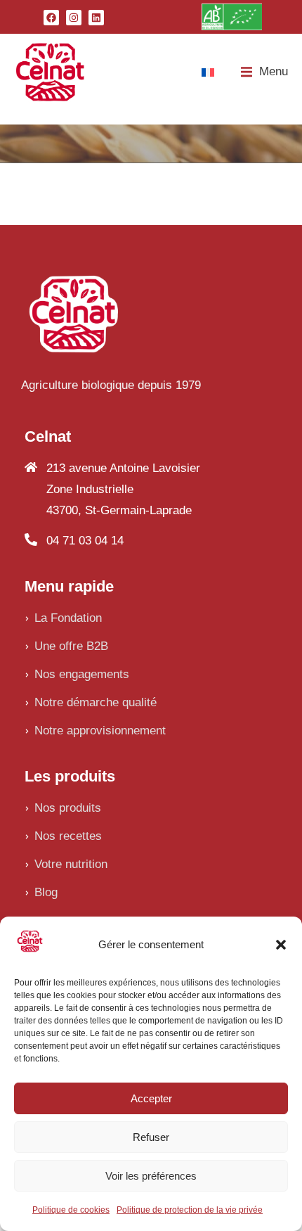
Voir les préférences (151, 1176)
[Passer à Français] (208, 72)
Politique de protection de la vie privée (190, 1210)
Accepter (151, 1098)
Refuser (151, 1137)
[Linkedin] (96, 17)
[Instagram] (73, 17)
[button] (281, 945)
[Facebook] (51, 17)
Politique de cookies (71, 1210)
